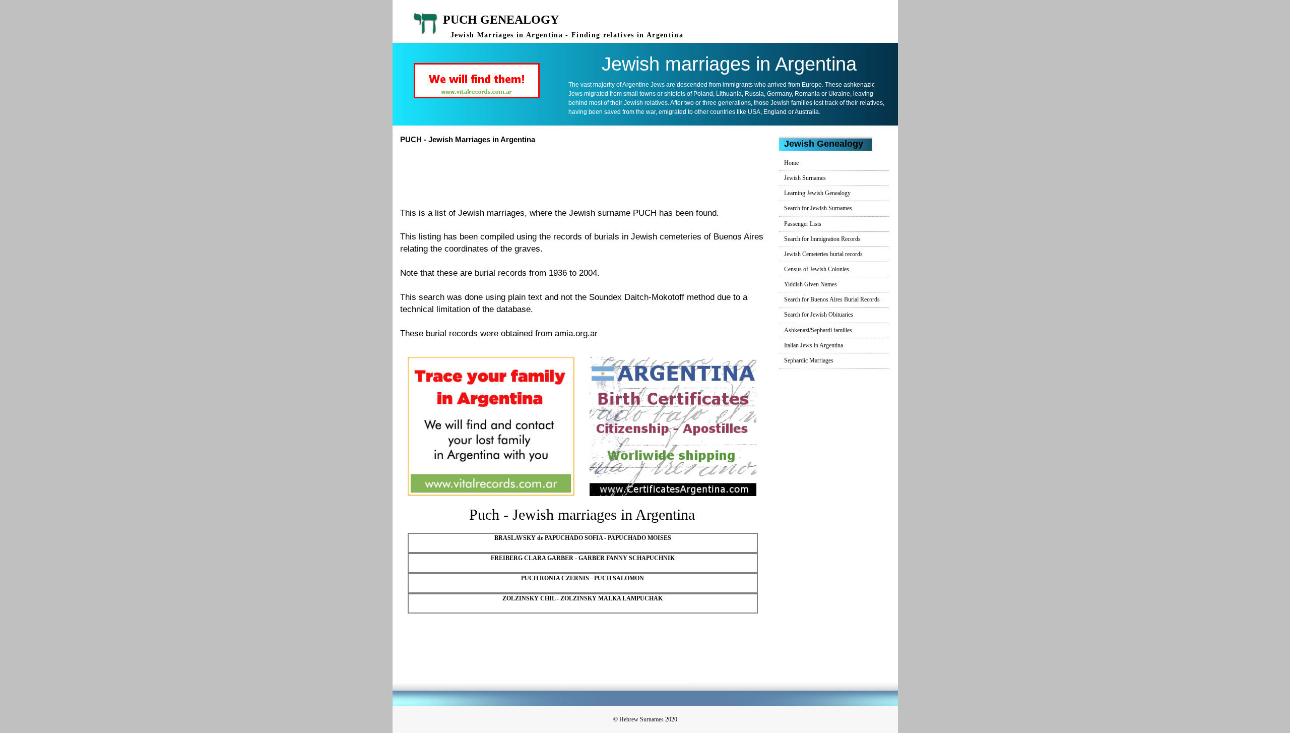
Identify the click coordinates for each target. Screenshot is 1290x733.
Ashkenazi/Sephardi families (818, 330)
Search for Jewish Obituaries (818, 314)
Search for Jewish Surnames (818, 208)
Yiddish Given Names (810, 284)
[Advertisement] (586, 174)
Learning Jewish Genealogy (817, 193)
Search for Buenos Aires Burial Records (832, 299)
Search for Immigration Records (822, 238)
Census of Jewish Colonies (816, 269)
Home (791, 162)
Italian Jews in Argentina (813, 345)
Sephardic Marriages (808, 360)
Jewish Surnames (805, 177)
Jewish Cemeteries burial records (823, 254)
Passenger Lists (802, 223)
